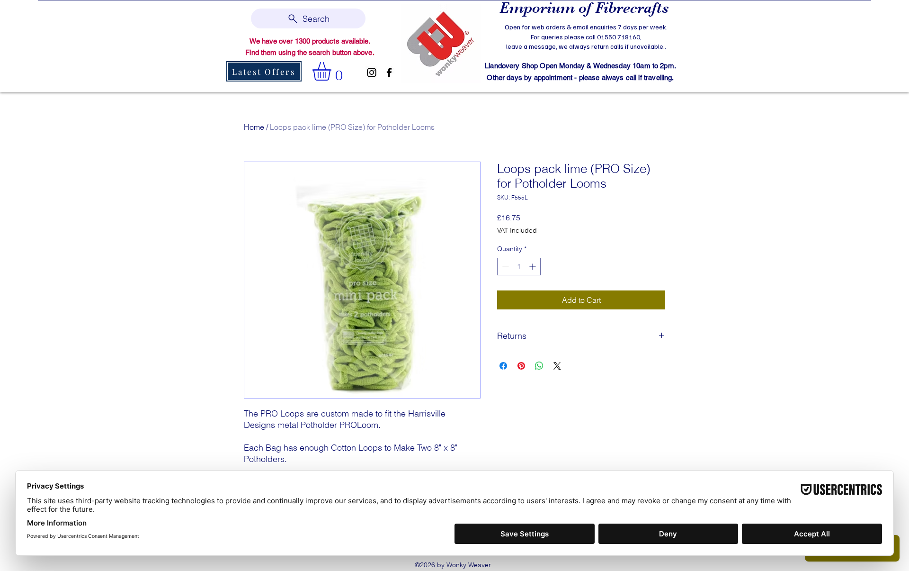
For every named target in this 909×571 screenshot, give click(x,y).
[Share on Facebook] (503, 366)
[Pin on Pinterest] (521, 366)
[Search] (676, 45)
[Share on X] (557, 366)
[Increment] (533, 266)
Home (254, 127)
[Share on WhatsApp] (539, 366)
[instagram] (371, 72)
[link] (332, 71)
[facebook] (389, 72)
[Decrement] (504, 266)
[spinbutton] (518, 266)
